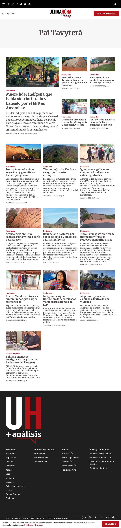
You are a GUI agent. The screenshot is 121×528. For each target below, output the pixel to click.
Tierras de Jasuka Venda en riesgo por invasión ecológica (59, 172)
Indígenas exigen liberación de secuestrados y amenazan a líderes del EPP (59, 300)
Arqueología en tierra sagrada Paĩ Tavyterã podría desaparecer (23, 236)
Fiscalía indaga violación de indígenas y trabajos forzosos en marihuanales (97, 236)
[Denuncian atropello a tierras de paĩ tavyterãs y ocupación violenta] (74, 106)
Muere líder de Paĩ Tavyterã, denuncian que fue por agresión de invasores (74, 81)
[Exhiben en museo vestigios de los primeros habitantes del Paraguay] (23, 341)
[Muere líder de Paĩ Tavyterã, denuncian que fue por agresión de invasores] (74, 64)
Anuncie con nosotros (45, 450)
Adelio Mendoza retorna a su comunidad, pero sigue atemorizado (22, 299)
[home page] (60, 13)
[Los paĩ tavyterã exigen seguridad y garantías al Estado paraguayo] (23, 153)
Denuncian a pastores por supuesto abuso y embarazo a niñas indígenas (60, 236)
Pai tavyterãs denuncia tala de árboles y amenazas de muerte (102, 122)
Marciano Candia (31, 133)
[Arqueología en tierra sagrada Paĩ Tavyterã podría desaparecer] (23, 218)
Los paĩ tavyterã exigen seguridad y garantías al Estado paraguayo (21, 172)
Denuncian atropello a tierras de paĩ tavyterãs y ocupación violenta (74, 122)
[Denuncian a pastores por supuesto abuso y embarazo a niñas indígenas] (60, 218)
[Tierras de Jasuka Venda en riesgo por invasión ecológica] (60, 153)
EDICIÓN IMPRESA (106, 14)
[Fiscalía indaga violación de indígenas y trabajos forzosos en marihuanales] (97, 218)
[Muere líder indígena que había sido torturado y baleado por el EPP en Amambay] (32, 72)
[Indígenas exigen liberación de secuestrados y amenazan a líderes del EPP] (60, 280)
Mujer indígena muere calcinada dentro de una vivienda (94, 299)
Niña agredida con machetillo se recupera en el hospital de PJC (102, 80)
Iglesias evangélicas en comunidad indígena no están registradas (95, 172)
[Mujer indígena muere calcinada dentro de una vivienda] (97, 280)
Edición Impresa (13, 354)
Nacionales (10, 90)
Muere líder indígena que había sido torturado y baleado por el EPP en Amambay (29, 101)
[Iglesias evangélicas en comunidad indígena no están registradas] (97, 153)
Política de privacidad (33, 525)
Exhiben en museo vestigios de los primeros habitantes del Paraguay (22, 359)
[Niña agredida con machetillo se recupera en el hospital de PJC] (102, 64)
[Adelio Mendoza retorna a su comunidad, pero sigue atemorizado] (23, 280)
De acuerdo (110, 524)
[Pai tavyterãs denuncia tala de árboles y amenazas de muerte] (102, 106)
